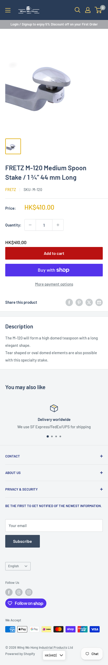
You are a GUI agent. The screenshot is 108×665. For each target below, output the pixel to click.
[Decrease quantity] (30, 224)
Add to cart (54, 253)
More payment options (54, 284)
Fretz (10, 189)
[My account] (87, 10)
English (13, 566)
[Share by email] (99, 302)
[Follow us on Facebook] (9, 592)
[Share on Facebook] (69, 302)
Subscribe (22, 541)
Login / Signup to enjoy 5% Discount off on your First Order (54, 24)
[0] (98, 10)
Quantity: (13, 225)
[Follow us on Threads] (19, 592)
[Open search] (77, 10)
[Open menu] (7, 10)
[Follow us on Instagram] (29, 592)
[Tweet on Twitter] (89, 302)
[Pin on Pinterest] (79, 302)
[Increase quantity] (57, 224)
